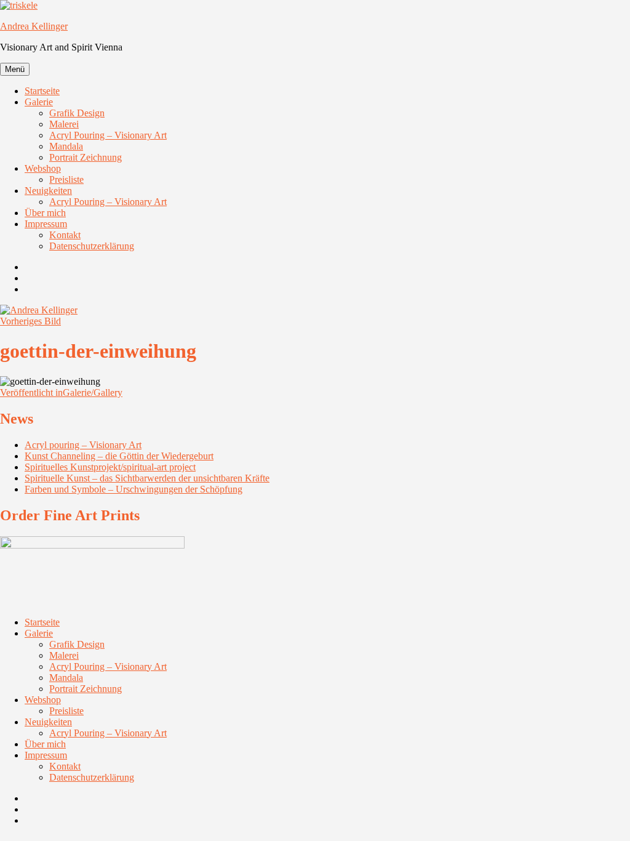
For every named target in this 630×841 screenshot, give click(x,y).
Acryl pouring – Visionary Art (83, 445)
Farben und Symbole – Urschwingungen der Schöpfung (133, 489)
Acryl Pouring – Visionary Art (108, 135)
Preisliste (66, 179)
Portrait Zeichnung (85, 157)
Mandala (66, 146)
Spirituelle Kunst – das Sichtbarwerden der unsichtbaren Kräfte (147, 478)
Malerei (64, 124)
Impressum (46, 224)
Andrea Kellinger (34, 26)
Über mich (45, 212)
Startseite (42, 91)
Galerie (39, 102)
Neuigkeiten (48, 190)
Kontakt (65, 235)
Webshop (43, 168)
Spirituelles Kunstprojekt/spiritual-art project (110, 467)
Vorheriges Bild (30, 321)
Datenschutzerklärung (91, 246)
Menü (15, 69)
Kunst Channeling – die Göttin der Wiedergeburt (119, 456)
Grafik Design (77, 113)
